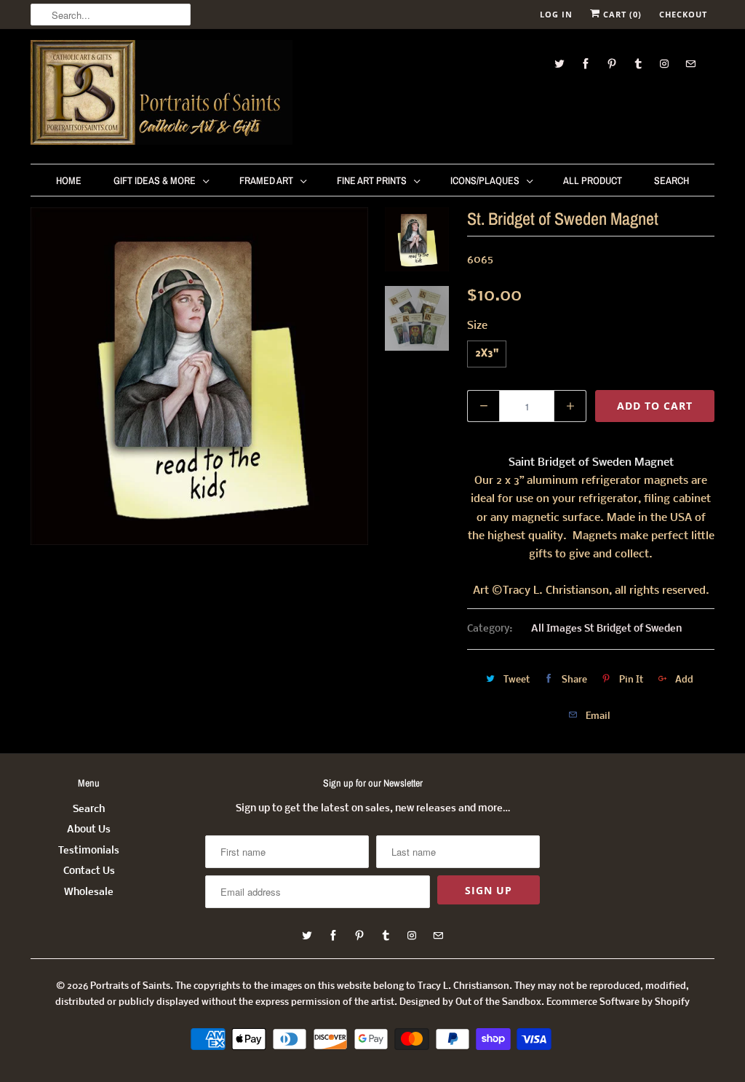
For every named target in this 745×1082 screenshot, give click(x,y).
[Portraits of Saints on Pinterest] (611, 63)
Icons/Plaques (484, 180)
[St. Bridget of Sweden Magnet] (199, 376)
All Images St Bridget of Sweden (606, 629)
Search (671, 180)
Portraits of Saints (130, 986)
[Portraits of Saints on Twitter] (559, 63)
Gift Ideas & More (154, 180)
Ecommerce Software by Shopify (618, 1002)
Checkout (683, 14)
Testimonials (88, 851)
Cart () (621, 14)
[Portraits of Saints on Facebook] (585, 63)
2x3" (486, 354)
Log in (556, 14)
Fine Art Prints (372, 180)
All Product (592, 180)
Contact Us (89, 871)
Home (68, 180)
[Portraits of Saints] (161, 94)
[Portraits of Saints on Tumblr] (638, 63)
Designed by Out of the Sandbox (470, 1002)
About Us (89, 829)
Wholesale (88, 892)
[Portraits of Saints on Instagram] (664, 63)
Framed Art (266, 180)
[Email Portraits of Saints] (690, 63)
